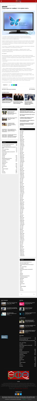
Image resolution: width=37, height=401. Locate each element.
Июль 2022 (21, 195)
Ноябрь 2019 (22, 237)
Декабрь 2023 (22, 173)
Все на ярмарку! (32, 89)
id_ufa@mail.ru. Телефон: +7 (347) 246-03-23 (21, 388)
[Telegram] (21, 394)
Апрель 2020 (22, 230)
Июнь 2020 (21, 228)
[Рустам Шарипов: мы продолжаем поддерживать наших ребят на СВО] (3, 309)
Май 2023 (21, 182)
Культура (21, 274)
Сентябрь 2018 (22, 255)
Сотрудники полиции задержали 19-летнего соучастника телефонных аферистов (12, 124)
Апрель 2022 (22, 199)
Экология (3, 171)
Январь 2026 (22, 140)
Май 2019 (21, 245)
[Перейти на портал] (4, 338)
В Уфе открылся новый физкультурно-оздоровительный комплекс (11, 313)
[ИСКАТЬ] (34, 294)
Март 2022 (21, 200)
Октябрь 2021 (22, 207)
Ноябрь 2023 (22, 174)
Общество (6, 6)
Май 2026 (21, 135)
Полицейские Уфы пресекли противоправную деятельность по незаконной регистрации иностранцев (12, 135)
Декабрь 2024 (22, 157)
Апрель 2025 (22, 152)
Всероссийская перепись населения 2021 (8, 151)
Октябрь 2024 (22, 160)
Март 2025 (21, 153)
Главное (3, 6)
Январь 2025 (22, 156)
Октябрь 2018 (22, 254)
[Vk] (16, 394)
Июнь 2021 (21, 212)
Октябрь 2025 (22, 144)
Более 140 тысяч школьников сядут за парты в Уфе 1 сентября (12, 118)
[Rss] (18, 394)
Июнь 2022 (21, 196)
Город (3, 154)
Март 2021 (21, 216)
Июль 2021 (21, 211)
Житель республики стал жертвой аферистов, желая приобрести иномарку (12, 130)
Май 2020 (21, 229)
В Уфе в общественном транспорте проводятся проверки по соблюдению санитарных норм (29, 103)
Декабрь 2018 (22, 251)
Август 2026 (21, 131)
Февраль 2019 (22, 249)
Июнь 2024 (21, 165)
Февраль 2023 (22, 186)
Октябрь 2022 (22, 191)
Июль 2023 (21, 179)
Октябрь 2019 (22, 238)
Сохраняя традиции (5, 168)
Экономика (4, 172)
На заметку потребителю (6, 159)
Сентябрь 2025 (22, 145)
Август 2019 (21, 241)
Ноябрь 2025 (22, 143)
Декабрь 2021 (22, 204)
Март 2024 (21, 169)
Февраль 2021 (22, 217)
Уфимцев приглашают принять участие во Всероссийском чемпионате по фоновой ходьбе (12, 112)
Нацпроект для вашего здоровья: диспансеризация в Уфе (30, 303)
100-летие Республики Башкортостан (8, 144)
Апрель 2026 (22, 136)
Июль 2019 (21, 242)
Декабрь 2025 (22, 141)
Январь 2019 (22, 250)
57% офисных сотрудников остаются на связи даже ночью (30, 313)
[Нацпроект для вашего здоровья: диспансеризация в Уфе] (21, 304)
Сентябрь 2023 (22, 177)
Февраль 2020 (22, 233)
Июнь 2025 (21, 149)
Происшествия (4, 166)
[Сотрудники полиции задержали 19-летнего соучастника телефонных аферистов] (4, 124)
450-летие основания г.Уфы (6, 145)
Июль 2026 (21, 132)
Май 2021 (21, 213)
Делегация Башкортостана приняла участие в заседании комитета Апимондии (18, 102)
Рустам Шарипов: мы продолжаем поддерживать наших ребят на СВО (12, 308)
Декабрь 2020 (22, 220)
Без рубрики (4, 150)
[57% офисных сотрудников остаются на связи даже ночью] (21, 314)
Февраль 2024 (22, 170)
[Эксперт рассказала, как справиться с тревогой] (21, 309)
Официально (4, 163)
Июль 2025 (21, 148)
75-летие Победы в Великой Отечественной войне (27, 340)
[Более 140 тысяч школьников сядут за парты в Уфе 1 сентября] (4, 119)
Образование (22, 278)
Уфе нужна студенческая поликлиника (9, 89)
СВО (2, 167)
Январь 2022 (22, 203)
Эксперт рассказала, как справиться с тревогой (28, 308)
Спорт (21, 287)
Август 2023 (21, 178)
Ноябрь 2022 (22, 190)
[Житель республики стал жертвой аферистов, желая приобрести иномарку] (4, 130)
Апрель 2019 (22, 246)
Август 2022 (21, 194)
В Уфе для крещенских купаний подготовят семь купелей (7, 102)
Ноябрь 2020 (22, 221)
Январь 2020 (22, 234)
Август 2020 (21, 225)
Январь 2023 (22, 187)
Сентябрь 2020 (22, 224)
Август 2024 (21, 162)
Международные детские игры (7, 158)
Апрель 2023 (22, 183)
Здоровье (3, 155)
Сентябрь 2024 (22, 161)
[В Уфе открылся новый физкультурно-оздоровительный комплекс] (3, 314)
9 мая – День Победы (5, 149)
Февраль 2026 (22, 139)
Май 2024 (21, 166)
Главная (3, 5)
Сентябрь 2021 (22, 208)
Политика (21, 282)
